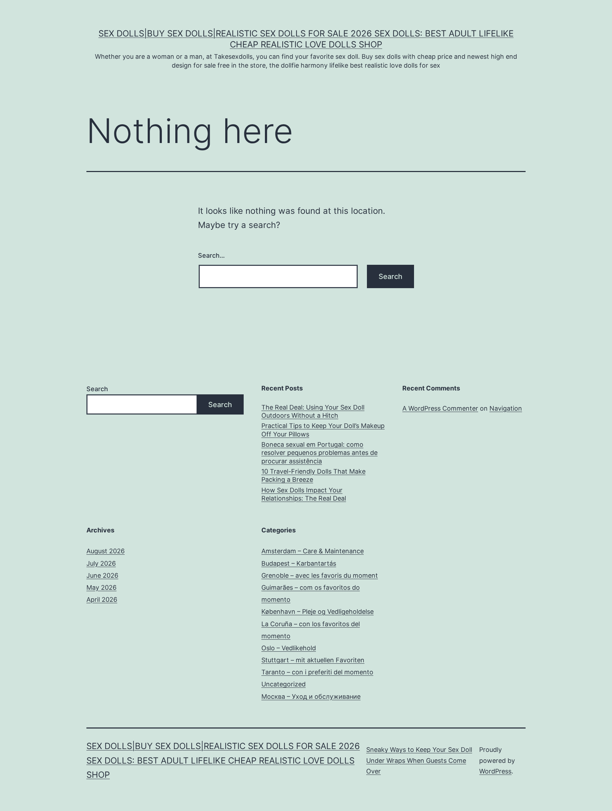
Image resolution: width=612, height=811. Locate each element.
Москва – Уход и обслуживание (311, 696)
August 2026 (105, 551)
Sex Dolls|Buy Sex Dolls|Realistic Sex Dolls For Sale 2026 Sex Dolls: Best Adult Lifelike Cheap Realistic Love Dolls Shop (223, 760)
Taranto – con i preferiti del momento (317, 672)
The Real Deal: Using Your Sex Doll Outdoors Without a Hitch (312, 411)
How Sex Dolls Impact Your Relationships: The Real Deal (303, 494)
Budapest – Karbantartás (298, 563)
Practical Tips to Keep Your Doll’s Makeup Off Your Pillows (323, 430)
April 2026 (101, 599)
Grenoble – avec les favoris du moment (319, 575)
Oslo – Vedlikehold (288, 648)
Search (97, 389)
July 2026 (101, 563)
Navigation (505, 408)
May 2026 (101, 587)
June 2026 (102, 575)
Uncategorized (283, 684)
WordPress (495, 771)
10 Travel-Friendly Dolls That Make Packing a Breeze (313, 475)
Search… (211, 255)
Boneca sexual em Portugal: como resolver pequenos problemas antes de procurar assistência (319, 453)
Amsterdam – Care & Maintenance (312, 551)
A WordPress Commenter (440, 408)
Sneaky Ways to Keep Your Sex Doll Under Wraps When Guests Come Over (419, 760)
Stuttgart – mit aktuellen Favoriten (312, 660)
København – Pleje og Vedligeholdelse (317, 611)
